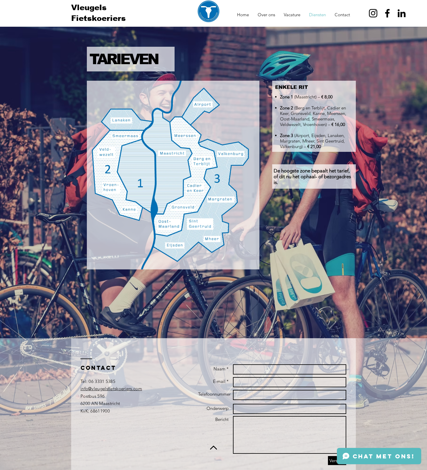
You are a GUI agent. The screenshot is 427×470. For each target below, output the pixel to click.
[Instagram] (373, 13)
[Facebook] (387, 13)
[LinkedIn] (401, 13)
